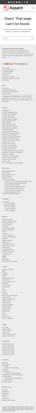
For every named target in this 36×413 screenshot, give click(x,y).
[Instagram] (16, 2)
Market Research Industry (8, 243)
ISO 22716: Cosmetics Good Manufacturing (12, 163)
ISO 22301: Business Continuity (9, 119)
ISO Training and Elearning (8, 69)
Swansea (4, 314)
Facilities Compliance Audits (9, 334)
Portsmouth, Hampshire (7, 304)
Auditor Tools (5, 395)
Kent (3, 288)
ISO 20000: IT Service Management (10, 133)
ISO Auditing (5, 327)
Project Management (7, 381)
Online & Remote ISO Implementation (13, 378)
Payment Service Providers (8, 245)
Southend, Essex (6, 311)
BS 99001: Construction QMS (9, 159)
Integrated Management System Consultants (12, 374)
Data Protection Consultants (8, 174)
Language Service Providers (9, 237)
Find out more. (5, 101)
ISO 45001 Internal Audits (8, 349)
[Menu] (33, 8)
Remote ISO (5, 362)
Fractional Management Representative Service (15, 183)
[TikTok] (22, 2)
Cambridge (5, 274)
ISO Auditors (5, 75)
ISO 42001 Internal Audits (8, 347)
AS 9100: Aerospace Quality (8, 124)
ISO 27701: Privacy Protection (9, 145)
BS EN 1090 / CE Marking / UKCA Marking (12, 152)
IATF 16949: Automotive (7, 129)
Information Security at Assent (9, 90)
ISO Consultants (6, 68)
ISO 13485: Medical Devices (9, 149)
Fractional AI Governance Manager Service (14, 190)
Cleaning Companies (7, 224)
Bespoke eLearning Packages (11, 367)
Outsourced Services (7, 178)
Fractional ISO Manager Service (11, 185)
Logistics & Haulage (7, 240)
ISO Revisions (5, 393)
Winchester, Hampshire (7, 318)
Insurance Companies (7, 235)
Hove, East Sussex (6, 285)
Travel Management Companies (9, 261)
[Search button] (32, 38)
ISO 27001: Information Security (9, 112)
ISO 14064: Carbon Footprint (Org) (10, 138)
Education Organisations (8, 230)
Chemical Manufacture (7, 223)
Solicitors (4, 256)
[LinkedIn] (11, 2)
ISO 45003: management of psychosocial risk (13, 150)
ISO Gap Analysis (6, 329)
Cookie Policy (5, 88)
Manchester (5, 294)
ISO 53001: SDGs (6, 161)
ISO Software (5, 369)
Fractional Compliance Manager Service (14, 188)
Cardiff (3, 276)
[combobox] (16, 38)
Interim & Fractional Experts (8, 179)
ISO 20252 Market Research (9, 121)
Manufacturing (5, 242)
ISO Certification (6, 201)
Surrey (3, 313)
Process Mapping (6, 172)
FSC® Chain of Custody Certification (10, 156)
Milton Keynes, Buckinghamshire (10, 295)
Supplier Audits (5, 332)
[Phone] (8, 2)
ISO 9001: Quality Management (9, 114)
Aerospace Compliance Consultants (10, 78)
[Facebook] (14, 2)
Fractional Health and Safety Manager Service (15, 186)
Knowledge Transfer (7, 380)
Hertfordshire (5, 283)
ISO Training (5, 366)
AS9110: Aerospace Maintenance (10, 126)
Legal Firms (5, 238)
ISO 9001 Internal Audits (8, 344)
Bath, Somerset (5, 309)
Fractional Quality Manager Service (12, 192)
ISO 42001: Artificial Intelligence (9, 157)
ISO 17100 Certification (9, 207)
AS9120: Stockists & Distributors (9, 128)
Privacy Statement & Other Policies (10, 91)
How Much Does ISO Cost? (8, 400)
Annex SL (4, 396)
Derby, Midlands (6, 279)
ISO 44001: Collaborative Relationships (11, 136)
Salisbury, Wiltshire (6, 307)
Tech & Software (6, 259)
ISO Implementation (7, 376)
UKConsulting (5, 80)
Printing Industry (6, 247)
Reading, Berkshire (6, 306)
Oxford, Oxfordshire (6, 300)
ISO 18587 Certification (9, 208)
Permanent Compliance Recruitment (10, 193)
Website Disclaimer (6, 93)
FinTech (4, 231)
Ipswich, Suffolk (6, 287)
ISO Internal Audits (6, 330)
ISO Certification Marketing (8, 171)
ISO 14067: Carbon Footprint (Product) (11, 140)
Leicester (4, 290)
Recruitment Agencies (7, 249)
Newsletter (4, 390)
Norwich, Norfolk (6, 297)
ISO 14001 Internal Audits (8, 351)
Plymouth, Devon (6, 302)
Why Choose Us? (6, 398)
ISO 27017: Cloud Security (8, 142)
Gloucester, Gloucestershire (8, 281)
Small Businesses (6, 254)
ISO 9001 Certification (9, 203)
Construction (5, 226)
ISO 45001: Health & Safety (8, 117)
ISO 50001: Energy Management (10, 131)
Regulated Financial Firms (8, 250)
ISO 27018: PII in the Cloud (8, 143)
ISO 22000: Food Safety (7, 154)
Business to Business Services (9, 221)
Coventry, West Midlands (8, 278)
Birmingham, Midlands (7, 269)
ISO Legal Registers (7, 73)
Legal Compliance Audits (8, 336)
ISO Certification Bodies (7, 71)
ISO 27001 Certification (9, 205)
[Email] (27, 2)
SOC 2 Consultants (6, 122)
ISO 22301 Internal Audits (8, 352)
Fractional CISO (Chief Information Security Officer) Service (18, 181)
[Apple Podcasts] (24, 2)
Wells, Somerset (6, 316)
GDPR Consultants (6, 176)
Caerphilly (4, 273)
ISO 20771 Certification (9, 210)
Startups (4, 258)
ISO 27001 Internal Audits (8, 345)
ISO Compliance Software (8, 76)
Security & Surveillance (7, 252)
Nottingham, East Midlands (8, 299)
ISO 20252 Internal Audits (8, 354)
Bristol (3, 271)
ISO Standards (5, 110)
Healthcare (4, 233)
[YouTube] (19, 2)
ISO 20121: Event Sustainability (9, 147)
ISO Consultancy (6, 364)
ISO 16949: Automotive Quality (9, 135)
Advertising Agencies (7, 219)
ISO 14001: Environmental (8, 115)
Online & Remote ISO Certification (12, 373)
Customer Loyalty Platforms (8, 228)
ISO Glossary (5, 391)
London (4, 292)
